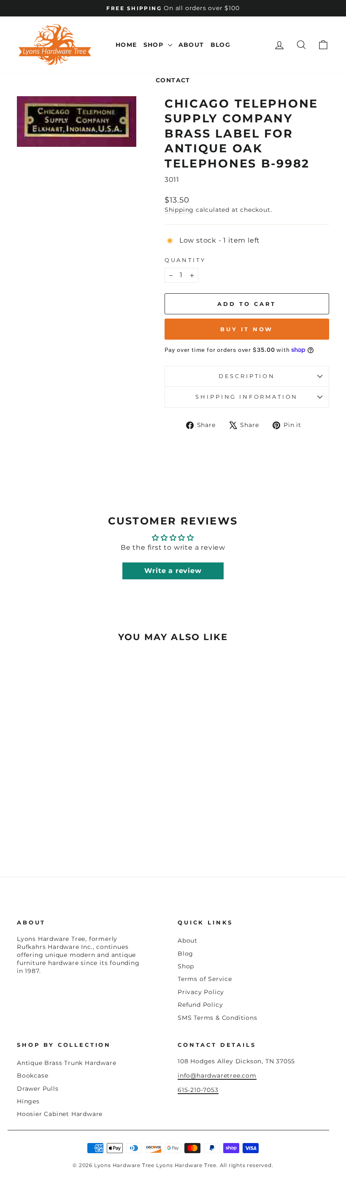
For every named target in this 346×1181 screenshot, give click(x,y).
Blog (221, 45)
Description (247, 376)
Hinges (28, 1101)
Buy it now (246, 329)
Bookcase (32, 1075)
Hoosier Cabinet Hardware (60, 1114)
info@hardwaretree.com (217, 1075)
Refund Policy (200, 1004)
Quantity (185, 260)
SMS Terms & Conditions (217, 1017)
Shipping (179, 209)
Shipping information (246, 397)
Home (126, 45)
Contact (173, 80)
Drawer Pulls (38, 1088)
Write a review (172, 571)
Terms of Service (205, 979)
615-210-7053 (198, 1089)
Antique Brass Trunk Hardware (66, 1062)
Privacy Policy (201, 992)
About (191, 45)
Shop (154, 45)
